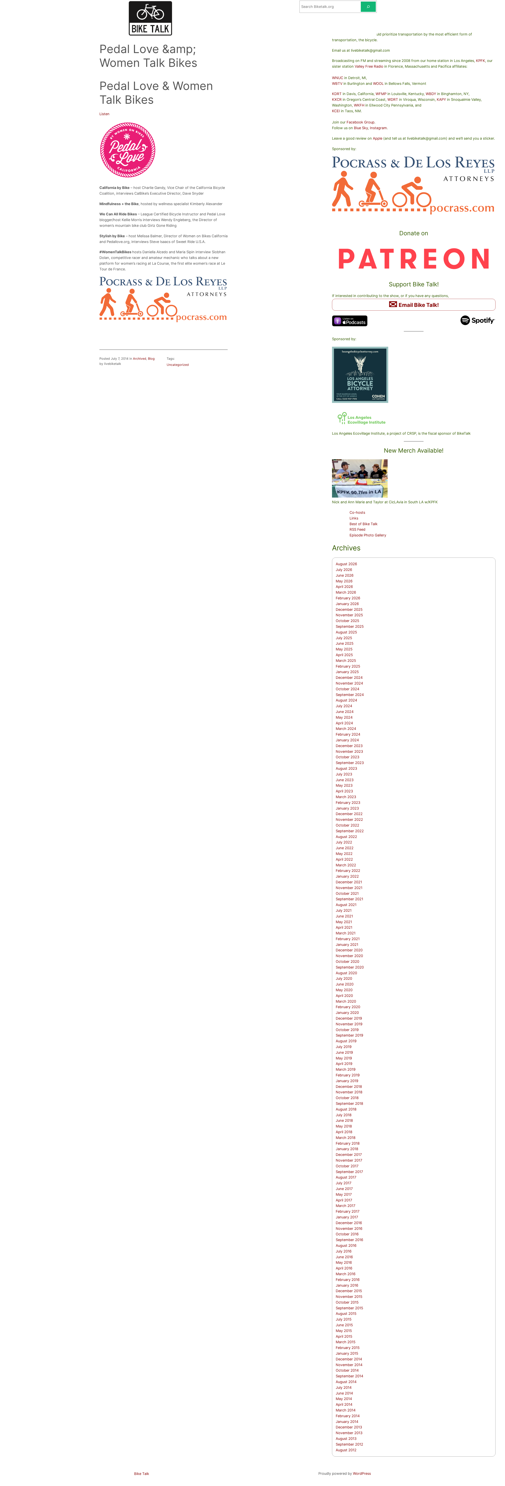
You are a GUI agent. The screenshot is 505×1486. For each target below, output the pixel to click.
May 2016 (344, 1262)
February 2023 (348, 802)
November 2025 (349, 615)
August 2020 (346, 973)
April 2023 (344, 791)
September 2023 (350, 763)
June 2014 (344, 1393)
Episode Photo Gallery (368, 535)
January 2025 (347, 672)
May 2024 (344, 717)
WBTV (337, 83)
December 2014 (349, 1359)
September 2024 (350, 695)
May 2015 (344, 1331)
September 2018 (349, 1103)
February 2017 (347, 1211)
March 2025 (346, 660)
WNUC (337, 78)
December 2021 (349, 882)
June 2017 (344, 1189)
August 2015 (346, 1313)
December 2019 (349, 1018)
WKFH (359, 105)
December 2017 (349, 1155)
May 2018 (344, 1126)
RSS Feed (357, 529)
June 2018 (344, 1120)
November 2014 (349, 1365)
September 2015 (349, 1308)
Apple (377, 138)
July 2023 (344, 774)
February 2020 (348, 1007)
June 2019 (344, 1052)
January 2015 (347, 1353)
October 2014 (347, 1370)
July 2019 (344, 1047)
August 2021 (346, 905)
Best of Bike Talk (364, 524)
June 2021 (344, 916)
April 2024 (344, 723)
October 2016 (347, 1234)
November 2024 (349, 683)
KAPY (441, 99)
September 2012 (349, 1444)
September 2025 (350, 626)
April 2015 (344, 1336)
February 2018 (348, 1143)
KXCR (337, 99)
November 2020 (349, 956)
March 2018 (345, 1138)
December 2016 (349, 1223)
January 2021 (347, 944)
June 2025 (345, 643)
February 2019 (348, 1075)
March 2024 (346, 729)
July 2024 (344, 706)
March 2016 (345, 1274)
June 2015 (344, 1325)
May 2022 (344, 854)
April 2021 (344, 927)
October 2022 (347, 825)
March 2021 (345, 933)
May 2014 (344, 1399)
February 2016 (348, 1280)
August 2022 (346, 837)
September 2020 (350, 967)
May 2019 (344, 1058)
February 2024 (348, 734)
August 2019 (346, 1041)
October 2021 (347, 893)
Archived (139, 359)
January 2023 (347, 808)
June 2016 (344, 1257)
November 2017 (349, 1160)
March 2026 (346, 592)
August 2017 (346, 1177)
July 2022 (344, 842)
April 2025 (344, 655)
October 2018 (347, 1098)
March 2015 (345, 1342)
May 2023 (344, 785)
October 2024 (347, 689)
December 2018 (349, 1086)
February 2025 (348, 666)
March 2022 (346, 865)
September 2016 (349, 1240)
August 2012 (346, 1450)
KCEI (336, 111)
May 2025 (344, 649)
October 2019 (347, 1030)
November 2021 (349, 888)
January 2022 (347, 876)
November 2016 (349, 1228)
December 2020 (349, 950)
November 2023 (349, 751)
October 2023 (347, 757)
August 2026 (346, 564)
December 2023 (349, 746)
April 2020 (344, 996)
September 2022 (350, 831)
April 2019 (344, 1064)
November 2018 (349, 1092)
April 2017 (344, 1200)
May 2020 (344, 990)
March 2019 (345, 1069)
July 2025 (344, 638)
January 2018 (347, 1149)
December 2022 (349, 814)
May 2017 (344, 1194)
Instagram (378, 128)
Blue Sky (361, 128)
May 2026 (344, 581)
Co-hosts (357, 512)
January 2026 (347, 604)
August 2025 (346, 632)
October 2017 (347, 1166)
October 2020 (347, 961)
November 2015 (349, 1297)
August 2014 (346, 1382)
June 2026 (345, 575)
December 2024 (349, 677)
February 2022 (348, 871)
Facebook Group (360, 122)
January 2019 (347, 1081)
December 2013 (349, 1427)
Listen (104, 114)
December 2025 (349, 609)
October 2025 (347, 621)
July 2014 (344, 1387)
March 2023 (346, 797)
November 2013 (349, 1433)
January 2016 (347, 1285)
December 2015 (349, 1291)
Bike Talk (141, 1474)
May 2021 (344, 922)
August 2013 (346, 1438)
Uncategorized (178, 365)
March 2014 (346, 1410)
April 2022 (344, 859)
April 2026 (344, 587)
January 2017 (347, 1217)
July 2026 (344, 570)
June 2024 (345, 712)
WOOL (378, 83)
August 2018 (346, 1109)
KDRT (337, 94)
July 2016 (344, 1251)
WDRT (392, 99)
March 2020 (346, 1001)
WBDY (431, 94)
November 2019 (349, 1024)
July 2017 (343, 1183)
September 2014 (349, 1376)
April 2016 (344, 1268)
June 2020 (345, 984)
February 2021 (348, 939)
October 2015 (347, 1302)
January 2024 (347, 740)
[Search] (368, 7)
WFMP (381, 94)
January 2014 (347, 1422)
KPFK (480, 61)
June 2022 (345, 848)
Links (354, 518)
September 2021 (349, 899)
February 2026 (348, 598)
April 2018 (344, 1132)
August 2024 (346, 700)
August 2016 (346, 1245)
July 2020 (344, 978)
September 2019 (349, 1035)
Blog (151, 359)
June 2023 (345, 780)
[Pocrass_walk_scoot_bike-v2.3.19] (163, 321)
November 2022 (349, 819)
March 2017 (345, 1206)
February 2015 (348, 1348)
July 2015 (344, 1319)
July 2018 (344, 1115)
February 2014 (348, 1416)
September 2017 (349, 1172)
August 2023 (346, 768)
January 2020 (347, 1013)
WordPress (362, 1473)
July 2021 (344, 910)
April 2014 (344, 1404)
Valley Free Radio (369, 66)
